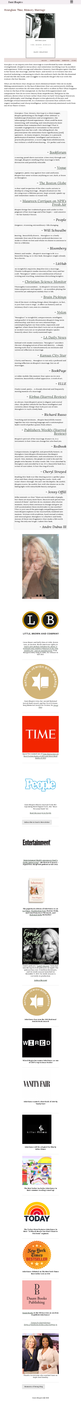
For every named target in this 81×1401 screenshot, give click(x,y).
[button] (37, 595)
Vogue (61, 167)
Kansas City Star (53, 355)
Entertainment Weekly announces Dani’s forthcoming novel (40, 861)
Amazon (44, 60)
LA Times (26, 911)
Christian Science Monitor (45, 281)
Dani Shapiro (15, 2)
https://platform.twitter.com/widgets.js (40, 1324)
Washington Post (38, 911)
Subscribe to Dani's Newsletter (37, 822)
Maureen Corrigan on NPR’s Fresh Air (44, 203)
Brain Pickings (54, 297)
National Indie (36, 915)
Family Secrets (43, 966)
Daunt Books (27, 1313)
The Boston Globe (52, 183)
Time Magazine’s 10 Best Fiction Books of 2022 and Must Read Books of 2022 (41, 756)
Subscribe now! (40, 980)
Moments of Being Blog (33, 1386)
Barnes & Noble (55, 60)
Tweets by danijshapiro (40, 1322)
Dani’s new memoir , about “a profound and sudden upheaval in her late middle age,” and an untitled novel (40, 648)
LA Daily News (54, 337)
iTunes (74, 60)
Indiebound (65, 60)
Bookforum (58, 152)
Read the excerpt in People (40, 813)
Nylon (61, 312)
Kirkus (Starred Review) (47, 396)
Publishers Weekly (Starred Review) (45, 432)
